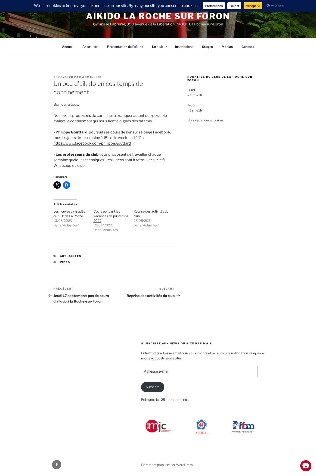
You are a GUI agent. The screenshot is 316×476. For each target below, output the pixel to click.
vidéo (65, 262)
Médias (227, 47)
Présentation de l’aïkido (125, 47)
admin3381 (92, 77)
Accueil (68, 47)
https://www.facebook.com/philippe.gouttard (92, 143)
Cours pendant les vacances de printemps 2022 (110, 216)
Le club (157, 47)
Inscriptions (184, 47)
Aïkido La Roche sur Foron (158, 16)
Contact (248, 47)
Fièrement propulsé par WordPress (167, 465)
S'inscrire (152, 387)
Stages (207, 47)
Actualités (90, 47)
